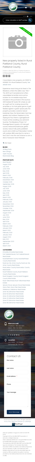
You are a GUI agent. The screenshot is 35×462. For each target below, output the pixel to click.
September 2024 (8, 211)
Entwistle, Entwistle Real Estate (13, 252)
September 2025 (8, 184)
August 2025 (7, 186)
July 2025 (6, 189)
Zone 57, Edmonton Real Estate (13, 300)
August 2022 (7, 237)
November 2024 (8, 206)
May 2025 (6, 193)
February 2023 (7, 233)
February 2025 (7, 200)
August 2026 (7, 164)
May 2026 (6, 171)
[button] (8, 334)
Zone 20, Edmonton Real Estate (13, 296)
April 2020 (6, 244)
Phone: (9, 384)
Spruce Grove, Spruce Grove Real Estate (16, 285)
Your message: (11, 392)
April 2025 (6, 195)
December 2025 (8, 180)
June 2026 (6, 169)
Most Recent (7, 162)
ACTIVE (24, 16)
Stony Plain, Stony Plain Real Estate (14, 287)
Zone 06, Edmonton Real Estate (13, 292)
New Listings (7, 151)
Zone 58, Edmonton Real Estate (13, 303)
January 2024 (7, 228)
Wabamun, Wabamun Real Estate (14, 289)
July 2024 (6, 215)
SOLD (31, 16)
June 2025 (6, 191)
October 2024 (7, 208)
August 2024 (7, 213)
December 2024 (8, 204)
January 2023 (7, 235)
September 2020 (8, 241)
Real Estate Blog (8, 156)
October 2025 (7, 182)
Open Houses (7, 154)
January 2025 (7, 202)
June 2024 (6, 217)
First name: (10, 360)
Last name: (10, 368)
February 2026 (7, 178)
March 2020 (7, 246)
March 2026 (7, 175)
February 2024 (7, 226)
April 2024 (6, 222)
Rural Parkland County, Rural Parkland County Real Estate (16, 72)
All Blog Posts (7, 149)
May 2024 (6, 219)
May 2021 (6, 239)
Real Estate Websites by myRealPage (21, 421)
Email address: (11, 376)
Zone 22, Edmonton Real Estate (13, 298)
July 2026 (6, 167)
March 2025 (7, 197)
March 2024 (7, 224)
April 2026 (6, 173)
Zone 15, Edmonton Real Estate (13, 294)
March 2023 (7, 230)
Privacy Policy (7, 421)
